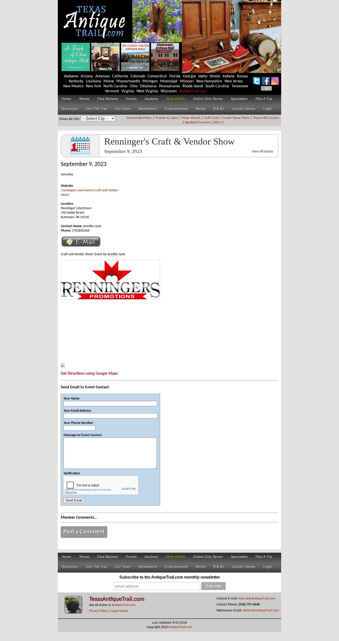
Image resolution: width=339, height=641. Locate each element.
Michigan (150, 81)
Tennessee (240, 86)
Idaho (202, 76)
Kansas (242, 76)
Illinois (215, 76)
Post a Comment (84, 532)
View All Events (262, 151)
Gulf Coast (211, 118)
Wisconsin (169, 91)
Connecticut (157, 76)
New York (93, 86)
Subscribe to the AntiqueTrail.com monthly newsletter (169, 577)
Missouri (187, 81)
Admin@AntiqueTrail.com (261, 610)
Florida (174, 76)
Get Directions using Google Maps (89, 374)
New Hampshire (209, 81)
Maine (108, 81)
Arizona (87, 76)
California (120, 76)
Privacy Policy (98, 611)
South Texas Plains (236, 118)
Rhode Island (192, 86)
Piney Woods (191, 118)
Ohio (133, 86)
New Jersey (234, 81)
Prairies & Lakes (166, 118)
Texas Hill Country (266, 118)
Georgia (189, 76)
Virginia (127, 91)
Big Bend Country (198, 122)
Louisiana (93, 81)
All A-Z (219, 122)
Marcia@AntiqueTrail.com (256, 598)
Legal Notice (119, 611)
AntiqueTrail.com (193, 91)
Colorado (138, 76)
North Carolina (115, 86)
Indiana (229, 76)
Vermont (112, 91)
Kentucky (76, 81)
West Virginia (147, 91)
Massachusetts (128, 81)
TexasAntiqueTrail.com (116, 599)
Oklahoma (148, 86)
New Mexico (73, 86)
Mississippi (168, 81)
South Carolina (217, 86)
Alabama (71, 76)
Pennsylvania (169, 86)
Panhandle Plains (139, 118)
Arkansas (102, 76)
